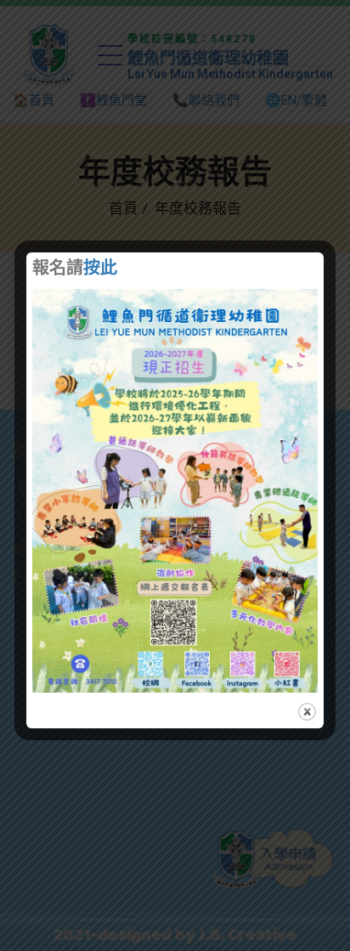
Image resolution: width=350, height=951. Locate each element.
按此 (100, 269)
